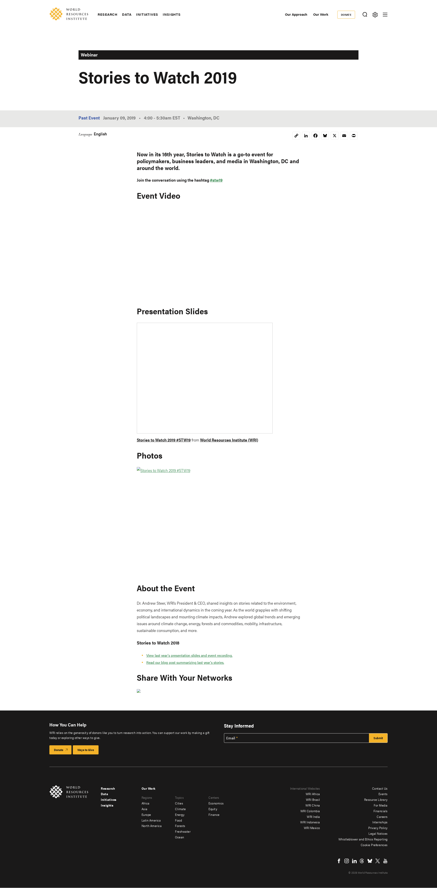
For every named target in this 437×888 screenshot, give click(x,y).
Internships (380, 822)
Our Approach (296, 14)
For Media (381, 805)
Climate (180, 809)
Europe (146, 814)
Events (383, 794)
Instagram (346, 861)
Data (127, 14)
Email (230, 738)
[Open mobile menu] (385, 15)
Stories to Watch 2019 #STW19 (164, 440)
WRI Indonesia (310, 822)
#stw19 (216, 180)
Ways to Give (85, 750)
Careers (382, 816)
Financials (380, 811)
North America (152, 825)
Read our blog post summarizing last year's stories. (185, 662)
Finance (214, 814)
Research (107, 14)
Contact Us (380, 788)
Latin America (151, 820)
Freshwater (183, 831)
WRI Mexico (312, 827)
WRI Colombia (310, 811)
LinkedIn (354, 861)
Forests (180, 825)
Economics (216, 803)
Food (178, 820)
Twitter (377, 861)
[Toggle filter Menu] (375, 15)
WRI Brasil (313, 799)
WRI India (313, 816)
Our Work (320, 14)
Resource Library (376, 799)
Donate (346, 15)
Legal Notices (378, 833)
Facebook (339, 861)
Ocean (179, 837)
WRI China (312, 805)
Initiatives (147, 14)
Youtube (385, 861)
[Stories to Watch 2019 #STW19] (218, 521)
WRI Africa (313, 794)
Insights (172, 14)
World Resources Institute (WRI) (229, 440)
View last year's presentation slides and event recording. (189, 655)
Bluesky (370, 861)
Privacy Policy (378, 827)
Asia (144, 809)
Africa (146, 803)
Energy (179, 814)
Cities (179, 803)
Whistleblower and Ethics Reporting (363, 839)
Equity (212, 809)
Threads (362, 861)
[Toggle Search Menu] (365, 15)
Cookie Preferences (374, 844)
